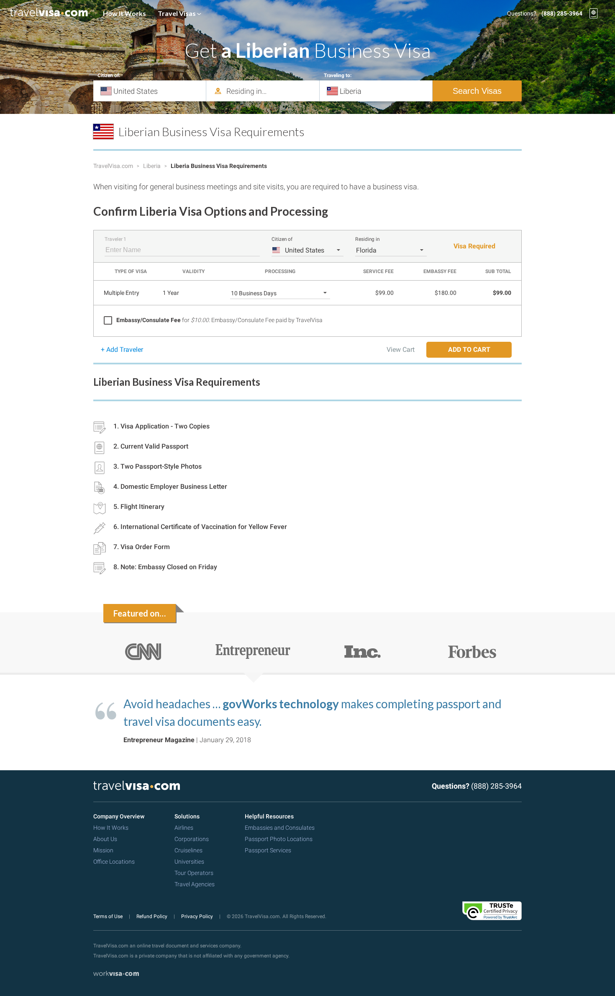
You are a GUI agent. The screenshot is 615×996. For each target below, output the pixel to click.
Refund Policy (152, 916)
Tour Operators (193, 873)
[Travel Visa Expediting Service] (49, 13)
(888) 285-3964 (561, 13)
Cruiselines (188, 850)
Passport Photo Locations (279, 839)
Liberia (152, 166)
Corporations (191, 839)
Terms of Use (108, 916)
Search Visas (477, 90)
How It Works (124, 13)
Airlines (183, 827)
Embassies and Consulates (280, 827)
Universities (189, 861)
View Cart (401, 350)
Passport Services (268, 850)
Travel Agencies (194, 884)
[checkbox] (213, 320)
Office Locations (114, 861)
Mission (103, 850)
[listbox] (307, 250)
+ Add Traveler (122, 350)
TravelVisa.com (113, 166)
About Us (105, 839)
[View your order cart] (593, 13)
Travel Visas (177, 13)
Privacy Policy (197, 916)
